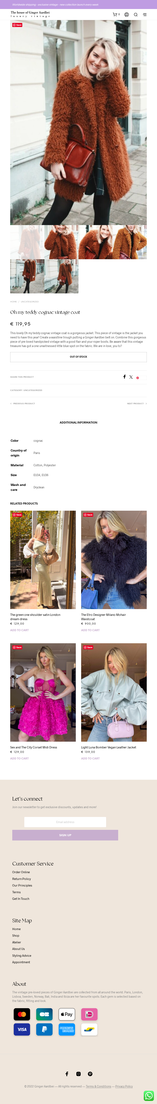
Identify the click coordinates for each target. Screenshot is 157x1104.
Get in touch (20, 898)
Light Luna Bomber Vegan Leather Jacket (108, 747)
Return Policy (21, 879)
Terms (16, 892)
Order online (21, 872)
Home (13, 302)
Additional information (78, 422)
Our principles (22, 885)
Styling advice (21, 955)
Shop (15, 935)
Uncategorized (30, 302)
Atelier (16, 942)
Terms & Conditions (98, 1086)
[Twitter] (132, 377)
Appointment (21, 962)
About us (18, 949)
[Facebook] (125, 377)
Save (18, 24)
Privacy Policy (124, 1086)
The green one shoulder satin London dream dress (35, 617)
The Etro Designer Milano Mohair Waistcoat (103, 617)
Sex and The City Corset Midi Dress (33, 747)
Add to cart (19, 630)
